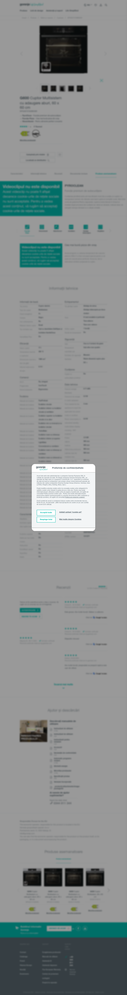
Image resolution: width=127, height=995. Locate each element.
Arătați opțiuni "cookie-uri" (70, 512)
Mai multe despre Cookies (70, 519)
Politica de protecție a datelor (75, 497)
